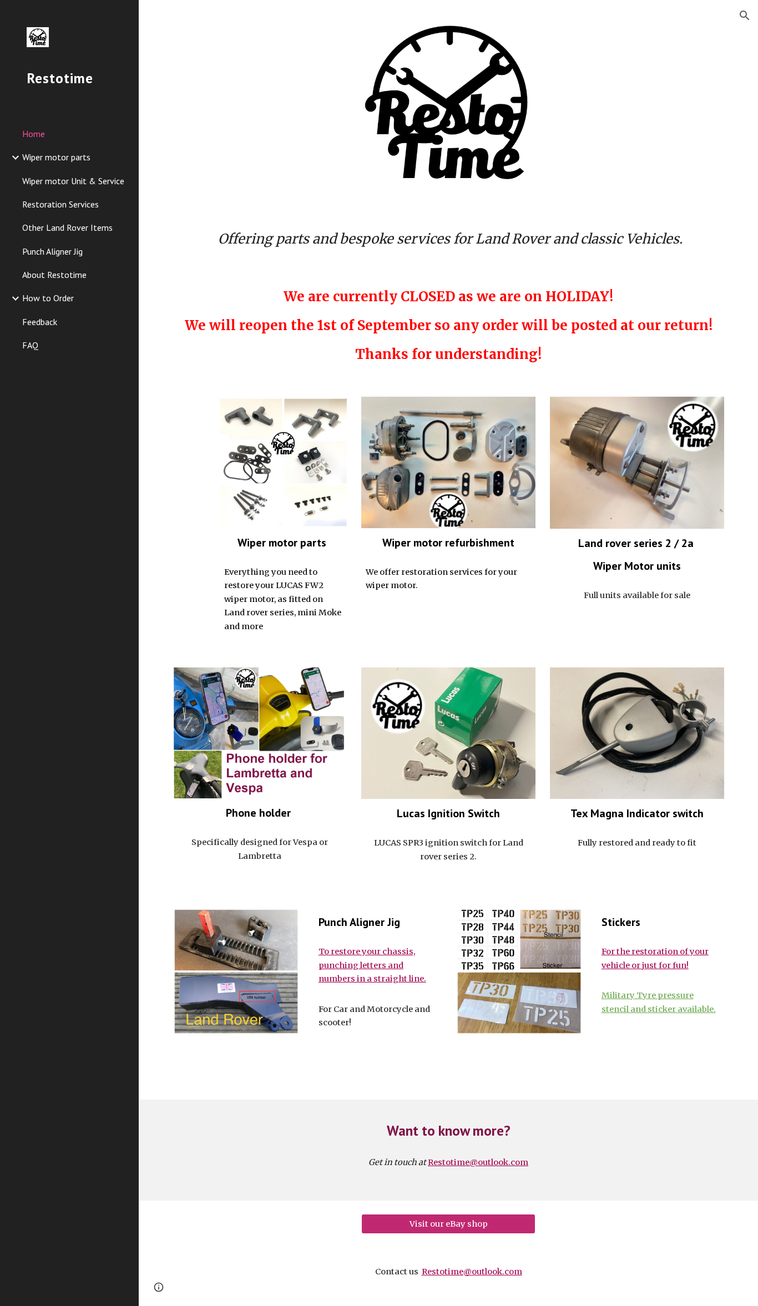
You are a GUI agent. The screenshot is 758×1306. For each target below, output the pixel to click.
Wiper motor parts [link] (56, 157)
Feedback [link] (39, 321)
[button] (744, 15)
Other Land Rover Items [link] (67, 227)
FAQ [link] (30, 345)
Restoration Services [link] (60, 204)
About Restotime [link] (54, 274)
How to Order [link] (48, 297)
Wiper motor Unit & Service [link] (73, 180)
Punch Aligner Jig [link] (52, 251)
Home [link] (33, 133)
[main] (449, 239)
